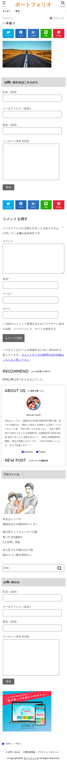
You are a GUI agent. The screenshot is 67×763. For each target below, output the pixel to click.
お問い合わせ (13, 752)
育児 (17, 11)
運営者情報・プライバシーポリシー (42, 752)
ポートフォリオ (33, 4)
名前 (6, 278)
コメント (8, 240)
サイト (7, 308)
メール (7, 293)
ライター (7, 11)
